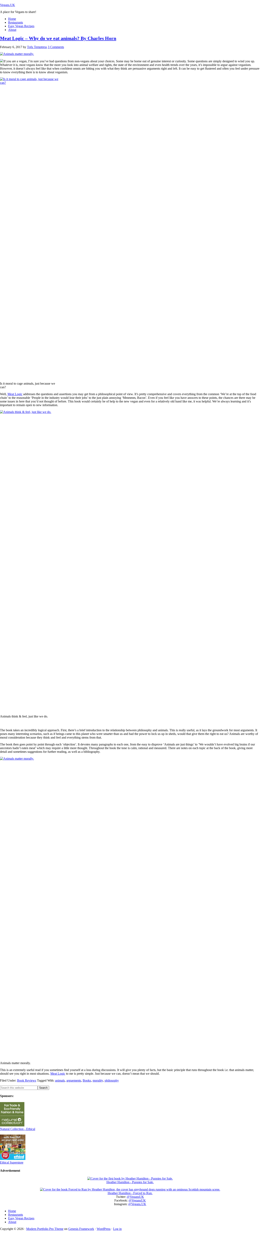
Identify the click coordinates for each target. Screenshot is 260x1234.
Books (87, 1080)
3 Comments (56, 47)
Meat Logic (15, 394)
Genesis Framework (81, 1229)
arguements (73, 1080)
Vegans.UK (7, 5)
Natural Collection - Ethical (17, 1129)
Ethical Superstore (11, 1162)
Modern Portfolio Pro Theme (44, 1229)
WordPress (103, 1229)
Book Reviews (26, 1080)
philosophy (112, 1080)
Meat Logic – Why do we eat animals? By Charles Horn (58, 38)
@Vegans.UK (137, 1204)
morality (98, 1080)
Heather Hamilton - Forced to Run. (130, 1193)
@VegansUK (135, 1196)
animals (60, 1080)
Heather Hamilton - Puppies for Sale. (130, 1182)
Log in (117, 1229)
